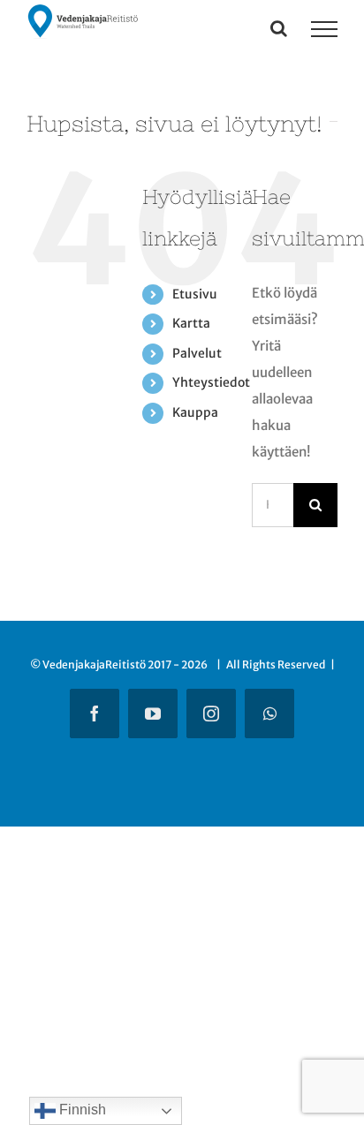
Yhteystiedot (211, 382)
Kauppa (195, 412)
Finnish (81, 1109)
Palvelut (197, 353)
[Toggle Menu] (324, 29)
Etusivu (194, 294)
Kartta (191, 323)
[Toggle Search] (278, 28)
